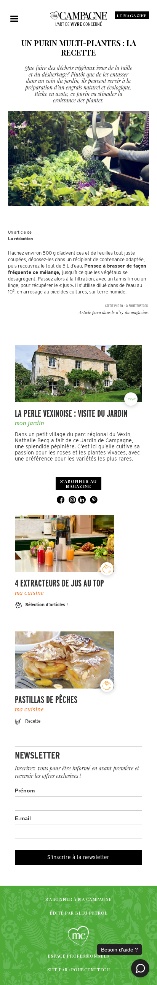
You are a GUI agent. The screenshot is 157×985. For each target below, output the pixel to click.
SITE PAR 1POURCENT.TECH (78, 969)
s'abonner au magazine (78, 483)
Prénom (25, 790)
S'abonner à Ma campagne (78, 899)
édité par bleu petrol (78, 913)
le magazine (132, 15)
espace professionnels (78, 956)
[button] (14, 19)
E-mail (23, 818)
